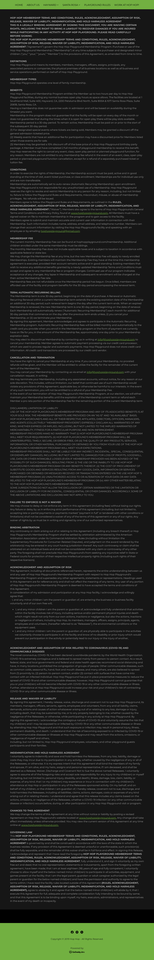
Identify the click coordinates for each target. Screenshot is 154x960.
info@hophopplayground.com (116, 339)
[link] (72, 932)
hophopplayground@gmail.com (60, 231)
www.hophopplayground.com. (89, 213)
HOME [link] (19, 4)
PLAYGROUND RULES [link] (97, 4)
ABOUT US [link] (33, 4)
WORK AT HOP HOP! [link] (126, 4)
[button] (51, 4)
